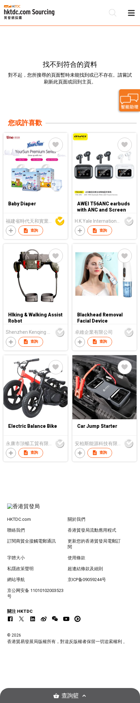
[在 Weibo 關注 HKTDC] (44, 619)
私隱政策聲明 (20, 568)
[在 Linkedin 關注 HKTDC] (33, 619)
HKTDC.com (19, 519)
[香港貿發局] (70, 509)
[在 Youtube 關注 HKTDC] (66, 619)
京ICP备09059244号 (87, 579)
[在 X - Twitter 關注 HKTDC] (21, 619)
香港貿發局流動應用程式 (92, 530)
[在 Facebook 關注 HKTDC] (10, 619)
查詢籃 (70, 695)
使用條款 (76, 557)
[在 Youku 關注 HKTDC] (77, 619)
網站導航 (16, 579)
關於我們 (76, 519)
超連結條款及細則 (85, 568)
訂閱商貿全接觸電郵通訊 (31, 541)
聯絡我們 (16, 530)
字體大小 (16, 557)
